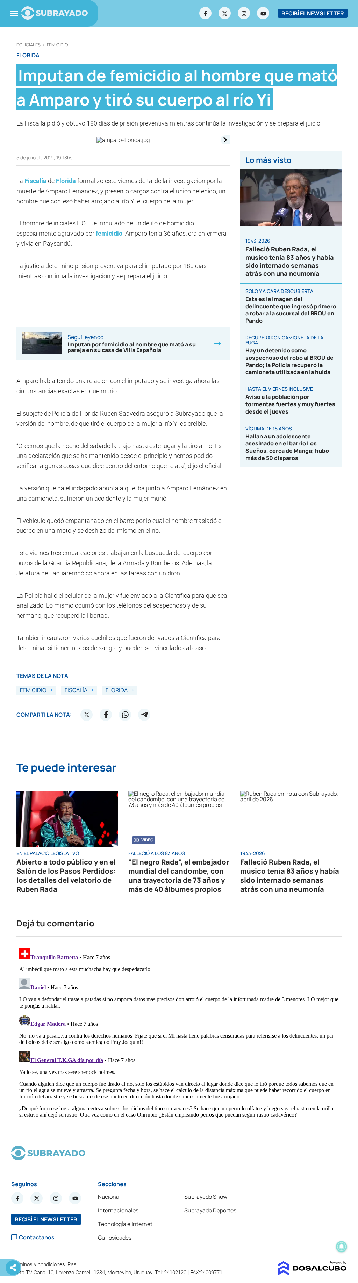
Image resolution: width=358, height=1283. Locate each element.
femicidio (57, 45)
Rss (72, 1264)
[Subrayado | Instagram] (244, 13)
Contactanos (37, 1237)
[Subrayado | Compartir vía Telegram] (144, 714)
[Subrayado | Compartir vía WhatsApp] (125, 714)
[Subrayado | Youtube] (263, 13)
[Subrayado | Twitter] (225, 13)
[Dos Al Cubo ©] (312, 1273)
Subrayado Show (205, 1196)
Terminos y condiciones (38, 1264)
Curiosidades (114, 1237)
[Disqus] (179, 1032)
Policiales (28, 45)
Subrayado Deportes (210, 1210)
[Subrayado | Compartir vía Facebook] (106, 714)
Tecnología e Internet (125, 1224)
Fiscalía (35, 181)
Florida (66, 181)
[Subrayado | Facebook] (205, 13)
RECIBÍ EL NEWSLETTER (312, 13)
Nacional (109, 1196)
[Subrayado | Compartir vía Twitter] (87, 714)
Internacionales (118, 1210)
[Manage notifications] (341, 1246)
